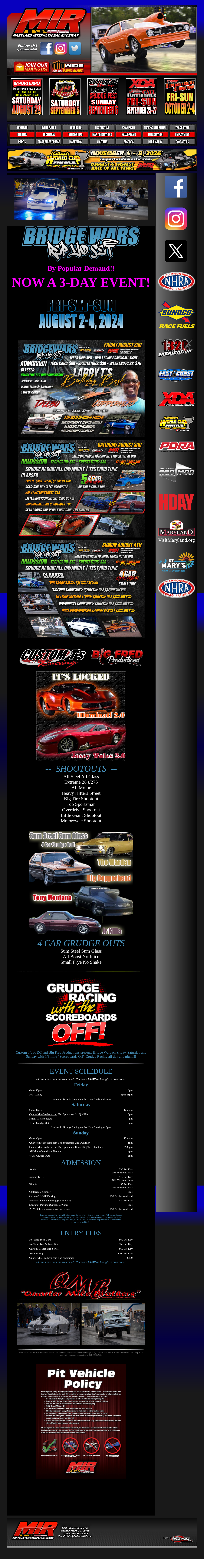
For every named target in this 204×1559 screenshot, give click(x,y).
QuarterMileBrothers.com (43, 1114)
